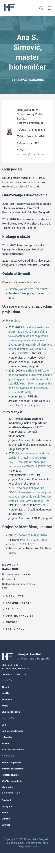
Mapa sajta (7, 787)
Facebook (6, 800)
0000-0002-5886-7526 (33, 535)
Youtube (6, 825)
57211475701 (28, 544)
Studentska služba (11, 712)
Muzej (5, 705)
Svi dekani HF (8, 579)
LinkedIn (6, 818)
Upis (4, 725)
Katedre (5, 743)
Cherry (12, 552)
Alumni (5, 687)
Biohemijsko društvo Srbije (24, 289)
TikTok (5, 812)
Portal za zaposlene (11, 762)
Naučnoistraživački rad (13, 749)
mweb (34, 846)
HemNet (6, 693)
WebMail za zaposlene (12, 768)
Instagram (7, 806)
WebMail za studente (12, 781)
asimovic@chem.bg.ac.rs (32, 154)
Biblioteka (7, 699)
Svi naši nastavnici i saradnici (16, 574)
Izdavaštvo (7, 737)
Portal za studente (10, 775)
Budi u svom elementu (12, 731)
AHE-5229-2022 (37, 539)
